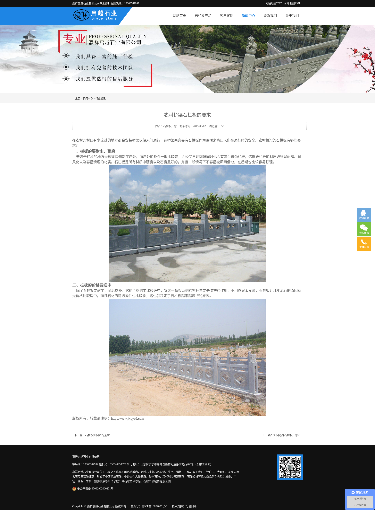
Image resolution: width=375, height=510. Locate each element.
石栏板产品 (203, 16)
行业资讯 (101, 98)
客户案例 (226, 16)
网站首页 (179, 16)
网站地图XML (292, 3)
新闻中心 (248, 16)
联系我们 (270, 16)
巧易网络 (191, 506)
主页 (77, 98)
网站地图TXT (273, 3)
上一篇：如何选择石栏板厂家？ (281, 435)
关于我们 (292, 16)
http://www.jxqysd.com (127, 418)
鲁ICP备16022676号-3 (154, 506)
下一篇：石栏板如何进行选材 (92, 435)
